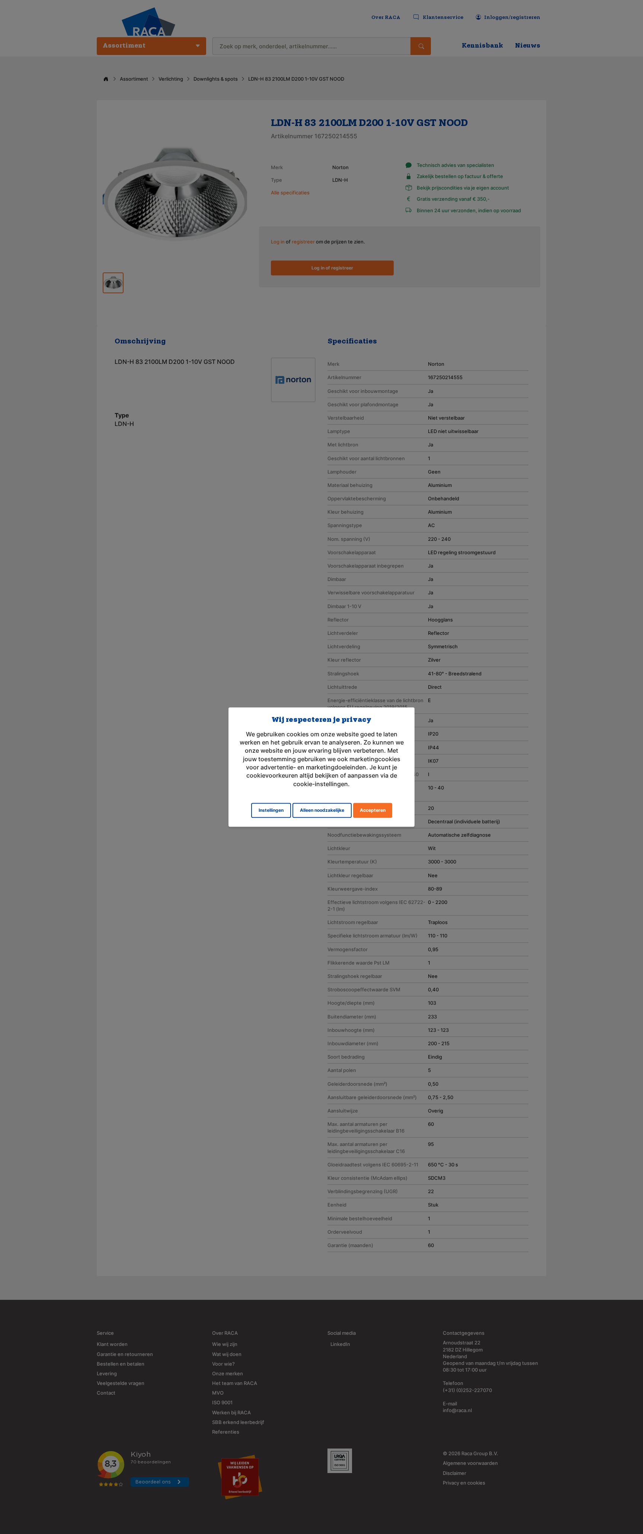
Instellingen (271, 810)
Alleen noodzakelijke (322, 810)
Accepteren (373, 810)
